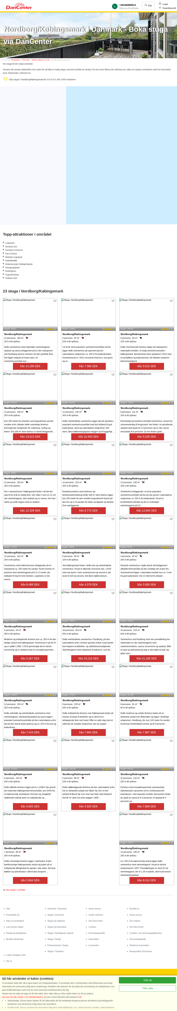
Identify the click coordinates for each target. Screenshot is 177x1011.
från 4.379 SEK (88, 584)
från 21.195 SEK (147, 658)
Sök (149, 5)
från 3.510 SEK (146, 366)
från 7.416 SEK (30, 732)
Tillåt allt (147, 980)
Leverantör (93, 945)
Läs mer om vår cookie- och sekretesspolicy (22, 997)
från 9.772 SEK (88, 510)
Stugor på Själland (56, 921)
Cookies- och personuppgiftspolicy (145, 933)
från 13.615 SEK (30, 436)
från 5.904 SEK (30, 880)
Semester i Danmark (57, 908)
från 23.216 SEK (88, 658)
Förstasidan (15, 60)
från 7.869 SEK (146, 806)
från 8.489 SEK (30, 584)
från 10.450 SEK (88, 436)
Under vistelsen (95, 915)
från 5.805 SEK (30, 806)
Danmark (26, 60)
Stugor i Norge (54, 939)
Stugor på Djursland (56, 927)
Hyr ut (9, 961)
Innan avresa (94, 908)
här (79, 997)
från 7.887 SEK (146, 732)
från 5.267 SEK (30, 658)
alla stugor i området (15, 890)
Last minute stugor (15, 927)
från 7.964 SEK (88, 732)
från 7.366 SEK (88, 366)
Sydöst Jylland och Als (40, 60)
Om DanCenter (95, 921)
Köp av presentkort (15, 921)
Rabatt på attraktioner (16, 933)
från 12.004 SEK (147, 510)
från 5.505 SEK (88, 806)
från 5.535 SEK (146, 436)
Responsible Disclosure (140, 951)
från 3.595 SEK (146, 584)
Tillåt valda (147, 988)
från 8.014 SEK (146, 880)
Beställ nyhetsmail (14, 939)
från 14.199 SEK (30, 366)
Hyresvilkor (93, 939)
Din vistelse (134, 921)
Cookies (92, 927)
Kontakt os (134, 908)
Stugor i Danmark (55, 915)
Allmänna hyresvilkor (139, 945)
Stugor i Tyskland (55, 951)
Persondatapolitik (96, 933)
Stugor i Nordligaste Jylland (60, 933)
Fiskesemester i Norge (57, 945)
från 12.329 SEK (30, 510)
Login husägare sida (16, 955)
